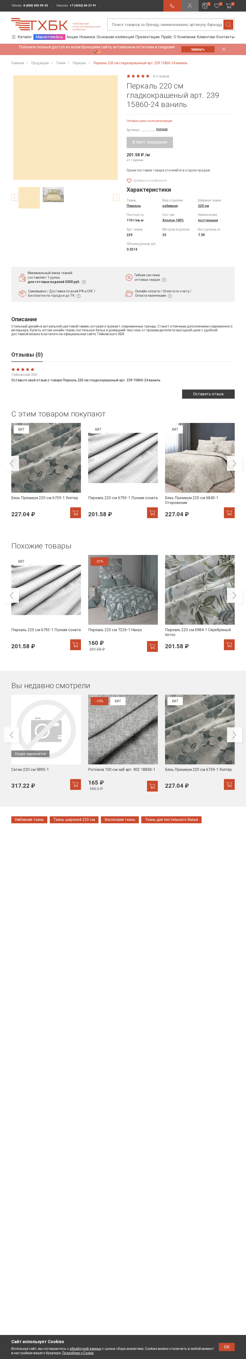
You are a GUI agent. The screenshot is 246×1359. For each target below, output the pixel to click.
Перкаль (134, 206)
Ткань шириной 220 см (74, 819)
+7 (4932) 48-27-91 (83, 5)
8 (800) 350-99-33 (35, 5)
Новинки (87, 37)
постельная (208, 220)
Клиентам (206, 37)
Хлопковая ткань (120, 819)
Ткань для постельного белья (171, 819)
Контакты (225, 37)
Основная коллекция (115, 37)
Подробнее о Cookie (78, 1353)
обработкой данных (85, 1349)
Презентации (147, 37)
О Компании (185, 37)
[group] (46, 473)
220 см (203, 206)
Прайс (166, 37)
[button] (14, 198)
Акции (72, 37)
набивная (170, 206)
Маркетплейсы (49, 37)
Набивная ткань (29, 819)
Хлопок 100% (173, 220)
